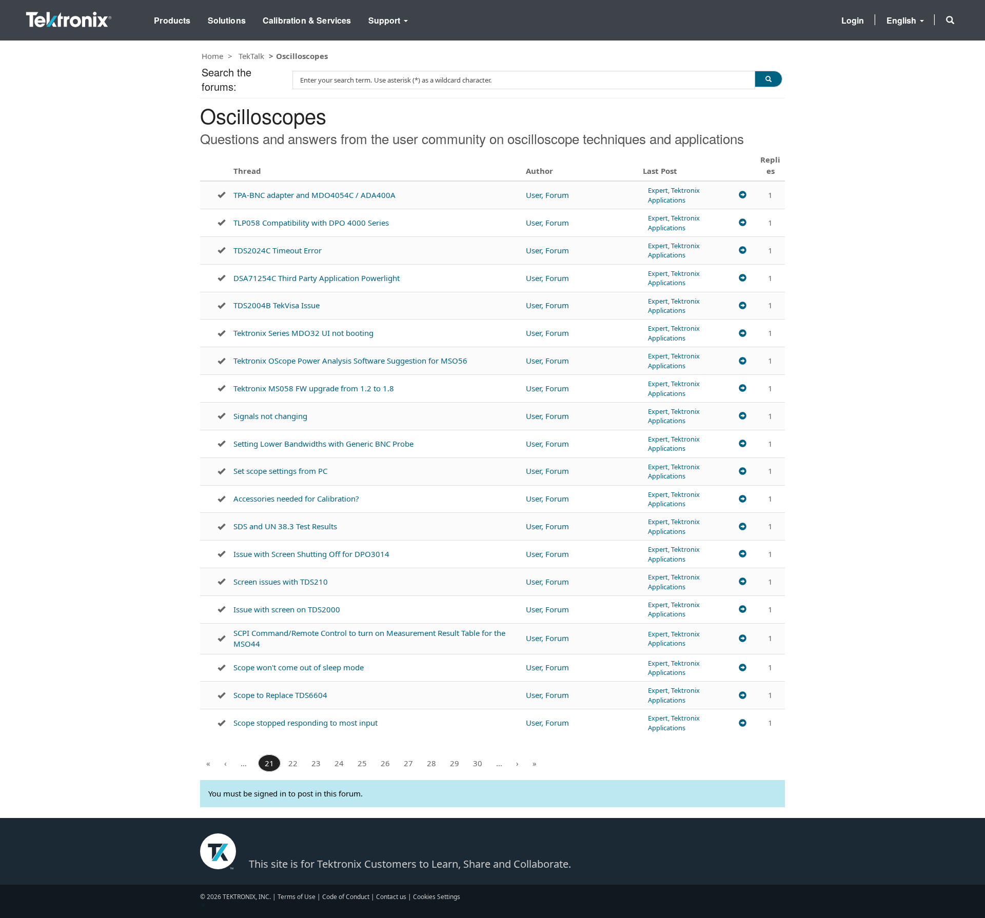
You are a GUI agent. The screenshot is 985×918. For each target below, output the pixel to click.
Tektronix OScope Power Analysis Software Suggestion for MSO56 (350, 360)
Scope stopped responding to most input (305, 722)
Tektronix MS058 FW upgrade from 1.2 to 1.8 (313, 388)
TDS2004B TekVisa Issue (276, 305)
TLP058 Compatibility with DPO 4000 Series (311, 222)
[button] (950, 20)
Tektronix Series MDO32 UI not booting (303, 333)
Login (852, 20)
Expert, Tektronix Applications (674, 195)
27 (408, 763)
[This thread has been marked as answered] (221, 194)
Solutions (227, 20)
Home (212, 56)
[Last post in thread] (743, 195)
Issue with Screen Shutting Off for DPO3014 (311, 554)
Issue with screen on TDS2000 (286, 609)
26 (385, 763)
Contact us (391, 896)
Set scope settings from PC (280, 471)
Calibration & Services (307, 20)
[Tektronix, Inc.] (69, 17)
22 (293, 763)
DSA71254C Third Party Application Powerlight (316, 278)
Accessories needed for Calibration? (296, 498)
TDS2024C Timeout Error (277, 250)
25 (362, 763)
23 (316, 763)
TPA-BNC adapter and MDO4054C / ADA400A (314, 195)
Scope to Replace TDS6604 (280, 695)
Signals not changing (270, 416)
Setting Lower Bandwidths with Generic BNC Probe (323, 443)
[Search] (768, 79)
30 (477, 763)
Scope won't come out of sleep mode (298, 667)
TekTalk (251, 56)
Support (385, 20)
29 (454, 763)
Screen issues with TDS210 (280, 581)
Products (172, 20)
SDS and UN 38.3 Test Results (285, 526)
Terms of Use (297, 896)
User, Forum (547, 195)
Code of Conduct (345, 896)
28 (431, 763)
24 (339, 763)
